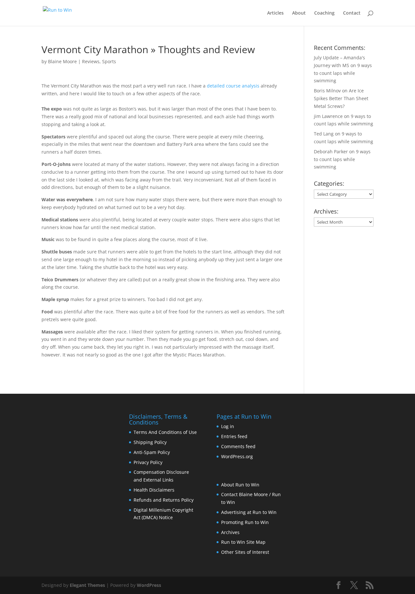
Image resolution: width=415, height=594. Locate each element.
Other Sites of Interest (245, 552)
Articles (275, 13)
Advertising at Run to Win (249, 512)
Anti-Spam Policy (152, 452)
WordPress (149, 585)
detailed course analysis (233, 86)
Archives (230, 532)
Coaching (324, 13)
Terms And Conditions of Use (165, 432)
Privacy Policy (148, 462)
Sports (109, 61)
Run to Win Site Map (243, 542)
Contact (352, 13)
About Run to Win (240, 485)
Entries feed (234, 436)
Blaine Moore (62, 61)
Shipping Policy (150, 442)
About (299, 13)
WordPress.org (237, 456)
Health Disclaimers (154, 490)
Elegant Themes (87, 585)
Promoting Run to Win (245, 522)
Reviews (91, 61)
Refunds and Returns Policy (164, 500)
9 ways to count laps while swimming (343, 73)
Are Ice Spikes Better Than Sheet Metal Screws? (341, 98)
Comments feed (238, 446)
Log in (227, 426)
